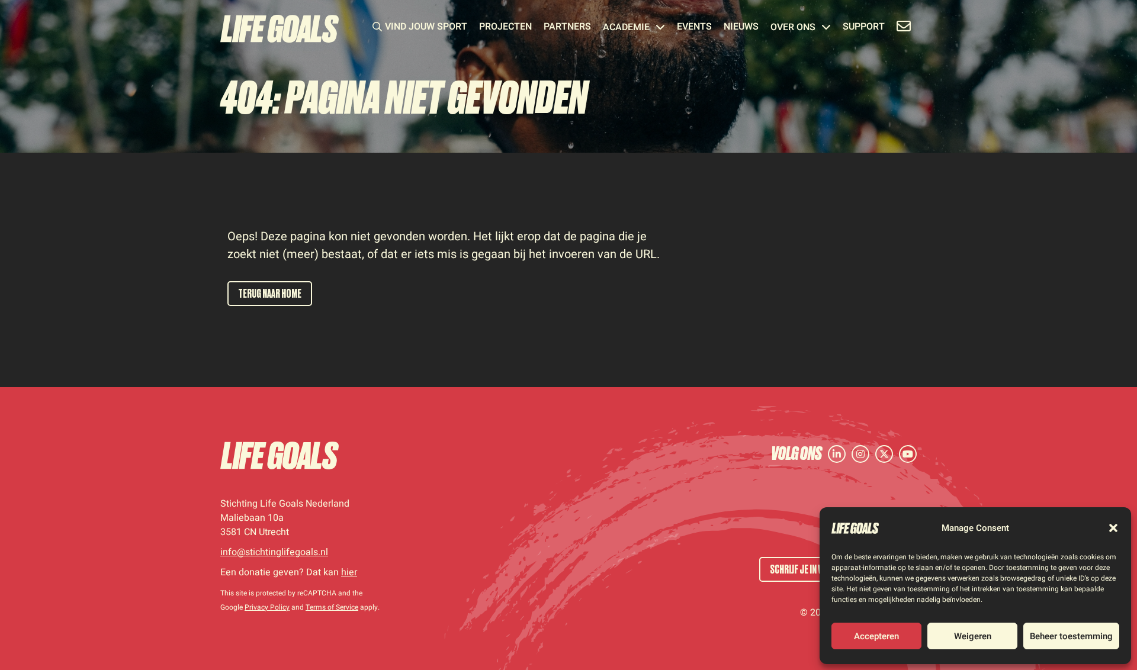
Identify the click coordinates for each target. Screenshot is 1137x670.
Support (864, 28)
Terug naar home (269, 293)
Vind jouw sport (426, 28)
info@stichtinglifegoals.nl (274, 552)
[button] (1113, 528)
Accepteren (876, 636)
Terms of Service (332, 607)
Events (694, 28)
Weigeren (972, 636)
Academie (626, 28)
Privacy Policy (267, 607)
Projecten (505, 28)
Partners (567, 28)
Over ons (792, 28)
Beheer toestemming (1071, 636)
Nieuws (741, 28)
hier (349, 572)
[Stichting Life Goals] (279, 455)
